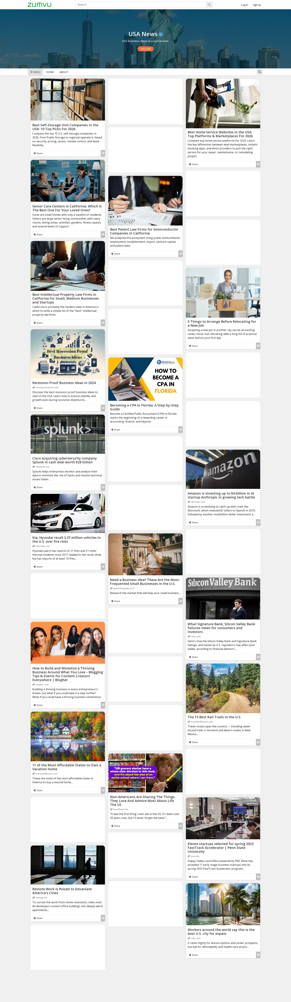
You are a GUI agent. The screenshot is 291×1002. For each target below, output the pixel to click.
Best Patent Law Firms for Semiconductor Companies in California (144, 231)
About (64, 72)
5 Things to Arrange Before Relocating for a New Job (222, 323)
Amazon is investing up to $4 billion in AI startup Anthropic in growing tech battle (221, 495)
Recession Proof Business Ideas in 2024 (64, 382)
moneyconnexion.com (47, 387)
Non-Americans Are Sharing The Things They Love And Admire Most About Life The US (142, 801)
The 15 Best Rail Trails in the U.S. (214, 717)
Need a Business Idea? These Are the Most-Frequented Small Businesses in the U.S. (145, 581)
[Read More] (103, 153)
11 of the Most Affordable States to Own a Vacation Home (66, 767)
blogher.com (42, 684)
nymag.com (41, 897)
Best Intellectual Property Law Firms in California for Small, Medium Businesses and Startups (65, 298)
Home (50, 72)
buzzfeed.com (121, 809)
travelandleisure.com (202, 721)
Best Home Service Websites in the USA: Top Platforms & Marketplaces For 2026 (220, 134)
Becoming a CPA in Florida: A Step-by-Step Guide (144, 407)
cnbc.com (196, 636)
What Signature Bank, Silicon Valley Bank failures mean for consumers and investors (221, 628)
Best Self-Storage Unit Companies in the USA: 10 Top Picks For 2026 (65, 127)
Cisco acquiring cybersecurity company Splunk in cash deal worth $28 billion (64, 460)
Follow (146, 48)
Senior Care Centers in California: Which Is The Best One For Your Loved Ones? (67, 208)
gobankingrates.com (124, 588)
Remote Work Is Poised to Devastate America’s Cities (62, 891)
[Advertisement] (145, 101)
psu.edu (195, 856)
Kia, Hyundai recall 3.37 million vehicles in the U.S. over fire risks (66, 539)
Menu (36, 72)
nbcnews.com (43, 466)
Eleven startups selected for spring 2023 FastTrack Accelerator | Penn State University (220, 847)
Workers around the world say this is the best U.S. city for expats (221, 931)
